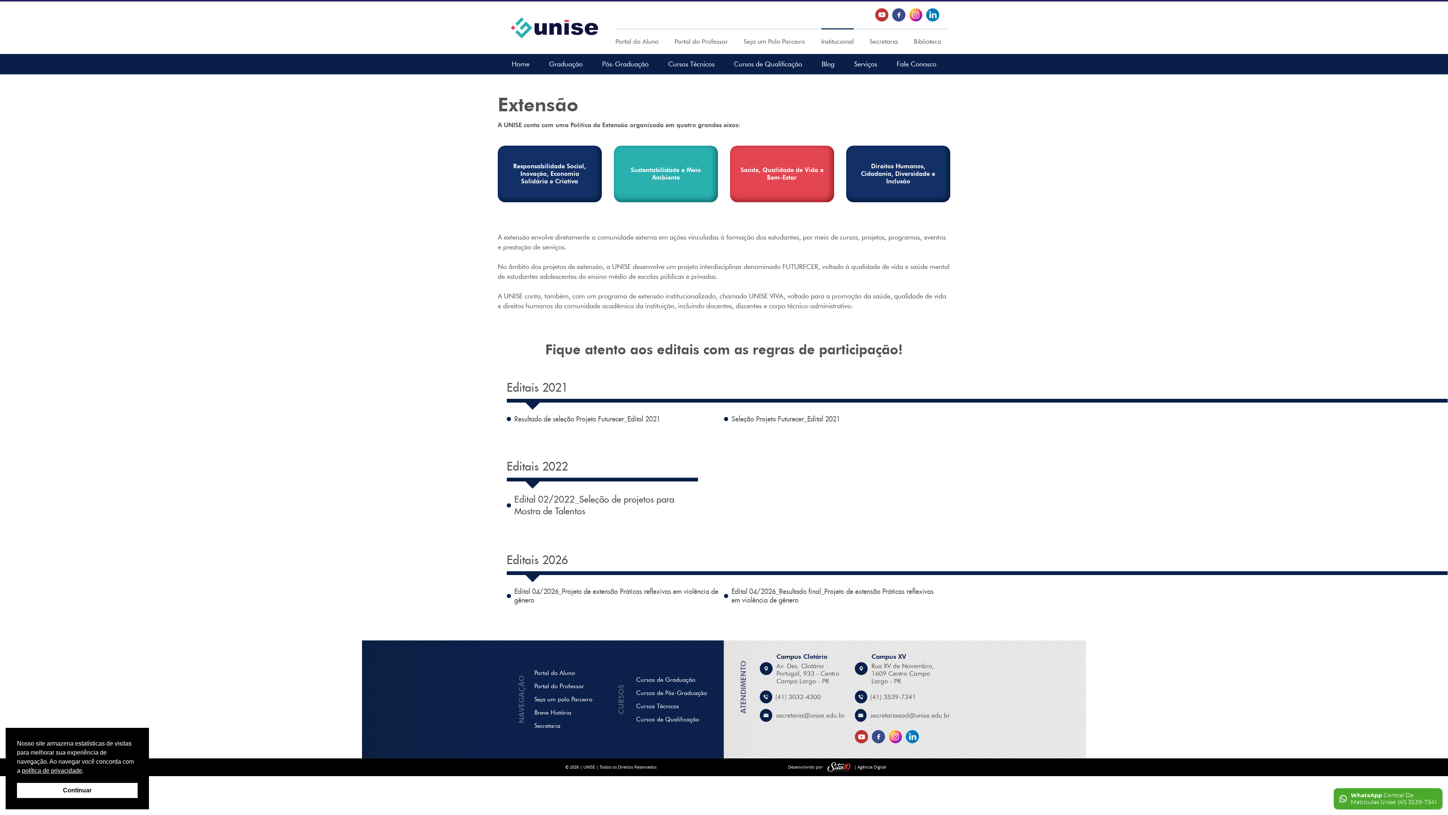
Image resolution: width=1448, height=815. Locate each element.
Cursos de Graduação (665, 679)
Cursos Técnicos (691, 64)
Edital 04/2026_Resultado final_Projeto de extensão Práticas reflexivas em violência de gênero (833, 595)
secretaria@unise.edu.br (810, 715)
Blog (828, 64)
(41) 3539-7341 (893, 697)
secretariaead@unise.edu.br (910, 715)
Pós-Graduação (625, 64)
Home (520, 64)
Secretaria (884, 41)
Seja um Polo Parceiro (774, 41)
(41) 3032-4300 (798, 697)
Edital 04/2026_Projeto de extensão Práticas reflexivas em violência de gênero (616, 595)
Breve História (552, 712)
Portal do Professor (701, 41)
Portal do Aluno (637, 41)
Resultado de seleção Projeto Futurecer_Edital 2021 (587, 419)
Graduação (566, 64)
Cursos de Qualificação (768, 64)
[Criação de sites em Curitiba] (839, 767)
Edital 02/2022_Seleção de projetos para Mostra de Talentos (594, 505)
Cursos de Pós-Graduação (671, 693)
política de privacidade (52, 770)
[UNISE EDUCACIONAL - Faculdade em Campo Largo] (554, 28)
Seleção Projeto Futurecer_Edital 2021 (786, 419)
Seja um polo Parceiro (563, 699)
